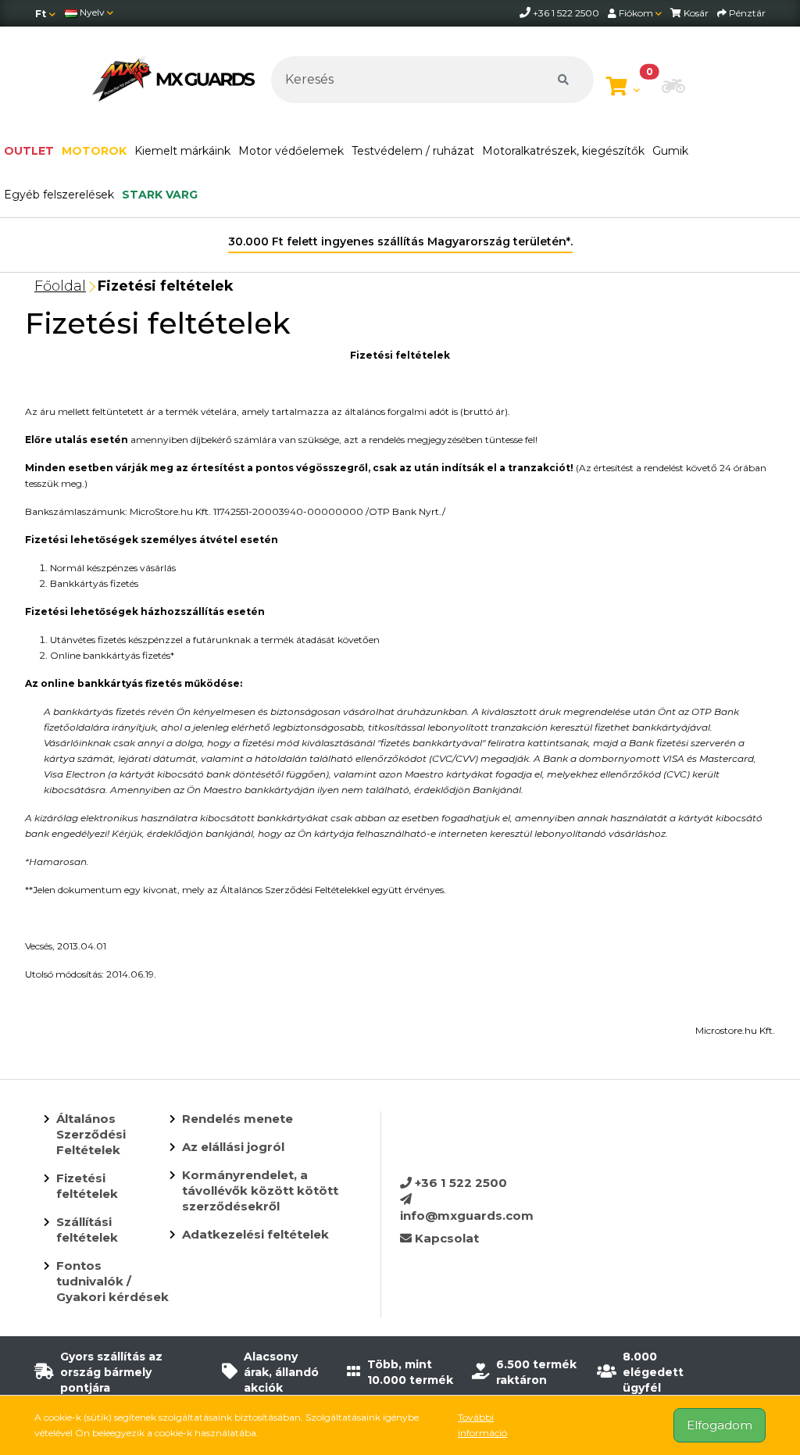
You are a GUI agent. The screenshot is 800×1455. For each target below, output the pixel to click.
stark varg (160, 195)
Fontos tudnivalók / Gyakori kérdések (112, 1281)
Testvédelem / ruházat (413, 151)
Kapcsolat (445, 1238)
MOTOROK (94, 151)
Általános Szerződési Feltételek (91, 1134)
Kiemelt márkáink (182, 151)
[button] (673, 87)
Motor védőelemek (291, 151)
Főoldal (60, 286)
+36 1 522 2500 (459, 1182)
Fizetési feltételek (166, 286)
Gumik (670, 151)
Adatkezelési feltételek (255, 1234)
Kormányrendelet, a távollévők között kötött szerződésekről (260, 1190)
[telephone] (526, 13)
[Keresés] (563, 80)
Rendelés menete (237, 1118)
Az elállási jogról (233, 1146)
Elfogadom (719, 1424)
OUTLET (29, 151)
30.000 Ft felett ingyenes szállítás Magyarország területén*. (400, 241)
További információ (482, 1425)
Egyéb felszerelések (59, 195)
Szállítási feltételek (87, 1229)
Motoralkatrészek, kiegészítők (563, 151)
